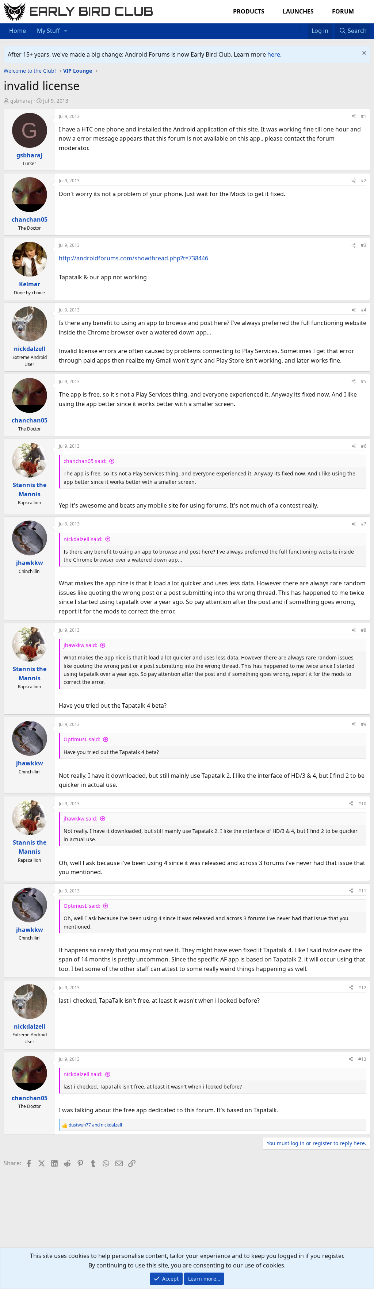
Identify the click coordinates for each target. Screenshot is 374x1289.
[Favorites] (304, 26)
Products (248, 11)
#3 (363, 245)
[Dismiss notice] (363, 54)
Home (17, 31)
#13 (362, 1059)
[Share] (353, 116)
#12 (362, 987)
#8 (363, 630)
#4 (363, 310)
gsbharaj (21, 100)
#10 (362, 803)
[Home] (296, 26)
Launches (298, 11)
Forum (343, 11)
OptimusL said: (82, 739)
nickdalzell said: (83, 539)
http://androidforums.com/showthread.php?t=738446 (133, 258)
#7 (363, 524)
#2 (363, 180)
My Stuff (48, 31)
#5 (363, 381)
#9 (363, 724)
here (273, 54)
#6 (363, 446)
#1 (363, 116)
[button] (66, 31)
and (95, 1125)
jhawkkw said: (81, 645)
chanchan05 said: (85, 461)
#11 (362, 891)
